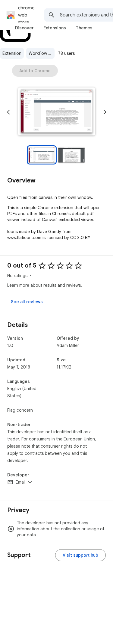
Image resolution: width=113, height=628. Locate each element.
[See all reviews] (26, 302)
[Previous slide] (8, 112)
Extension (11, 53)
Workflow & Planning (42, 53)
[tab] (24, 27)
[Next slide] (105, 112)
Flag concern (20, 410)
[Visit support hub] (80, 555)
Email (21, 482)
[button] (57, 112)
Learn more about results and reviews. (44, 285)
